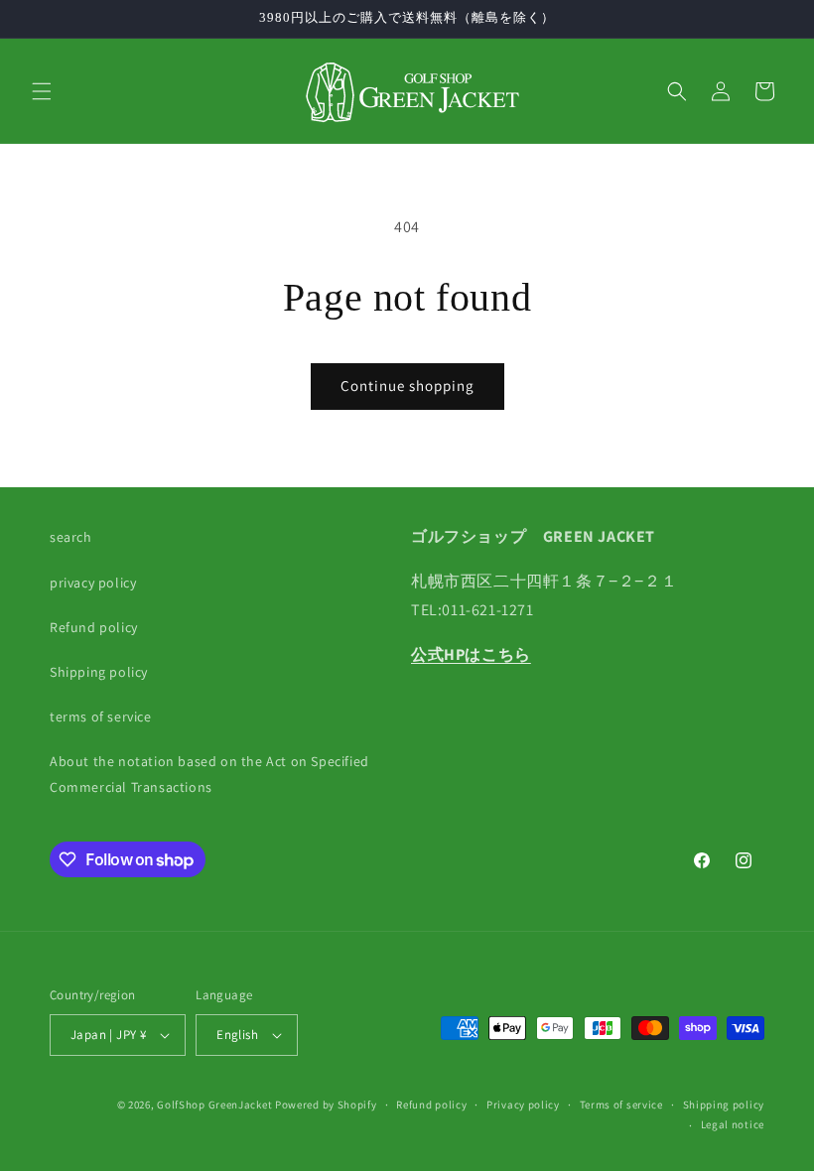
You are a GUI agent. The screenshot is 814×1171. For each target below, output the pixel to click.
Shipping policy (99, 672)
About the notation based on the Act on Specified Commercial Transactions (209, 773)
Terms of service (621, 1104)
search (71, 537)
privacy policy (93, 582)
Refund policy (94, 627)
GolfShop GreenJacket (214, 1104)
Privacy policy (523, 1104)
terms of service (101, 716)
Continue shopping (407, 385)
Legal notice (732, 1124)
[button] (42, 91)
